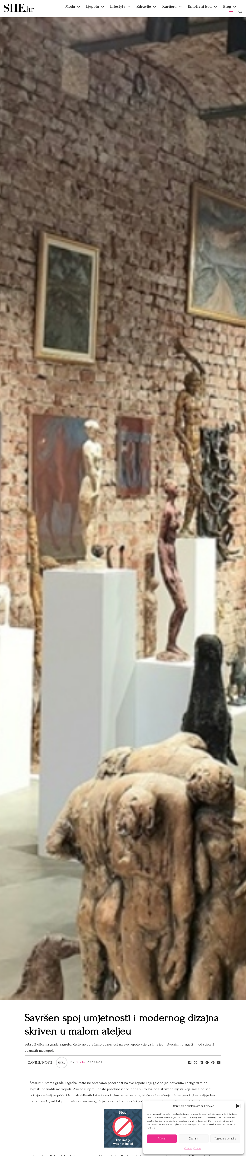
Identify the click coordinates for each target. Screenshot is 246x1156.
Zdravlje (143, 6)
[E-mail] (218, 1062)
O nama (188, 1148)
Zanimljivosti (40, 1062)
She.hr (81, 1062)
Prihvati (162, 1138)
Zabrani (193, 1138)
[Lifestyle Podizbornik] (129, 6)
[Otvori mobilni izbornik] (231, 11)
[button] (238, 1106)
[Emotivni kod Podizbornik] (215, 6)
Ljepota (92, 6)
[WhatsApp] (207, 1062)
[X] (195, 1062)
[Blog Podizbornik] (234, 6)
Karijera (169, 6)
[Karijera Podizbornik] (180, 6)
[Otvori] (240, 11)
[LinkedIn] (201, 1062)
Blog (227, 6)
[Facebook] (190, 1062)
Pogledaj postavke (225, 1138)
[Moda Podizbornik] (78, 6)
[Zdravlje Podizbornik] (154, 6)
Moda (70, 6)
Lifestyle (117, 6)
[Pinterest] (213, 1062)
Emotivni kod (200, 6)
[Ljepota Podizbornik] (102, 6)
